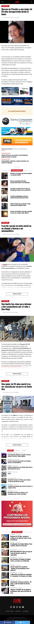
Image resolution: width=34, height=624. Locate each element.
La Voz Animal (25, 611)
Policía (5, 264)
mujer (3, 150)
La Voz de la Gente (10, 611)
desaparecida (23, 149)
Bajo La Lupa (18, 611)
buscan (16, 149)
